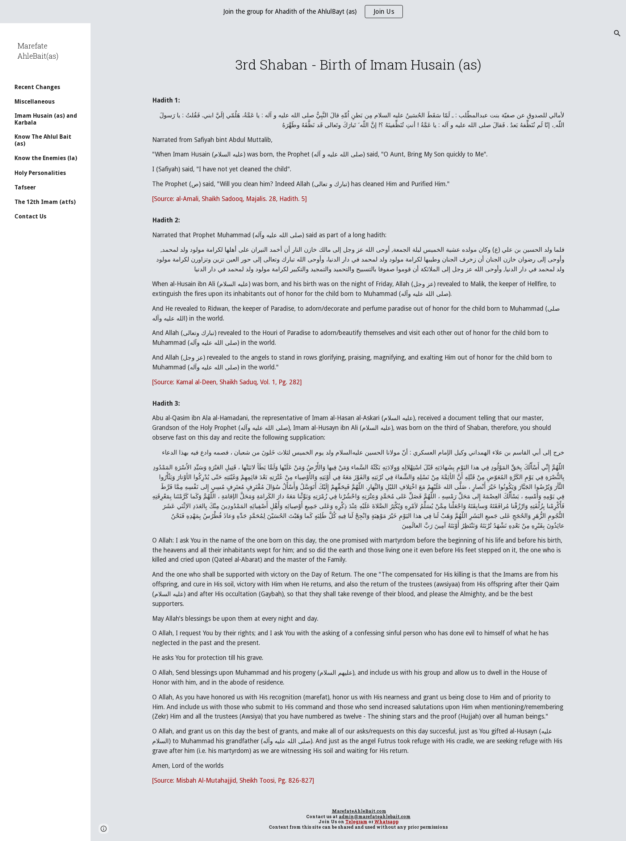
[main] (358, 64)
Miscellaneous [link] (34, 101)
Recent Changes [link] (37, 87)
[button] (617, 33)
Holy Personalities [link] (40, 173)
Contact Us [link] (30, 216)
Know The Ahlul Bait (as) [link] (42, 140)
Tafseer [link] (25, 187)
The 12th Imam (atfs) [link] (45, 201)
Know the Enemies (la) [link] (45, 158)
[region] (313, 11)
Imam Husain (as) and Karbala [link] (45, 119)
